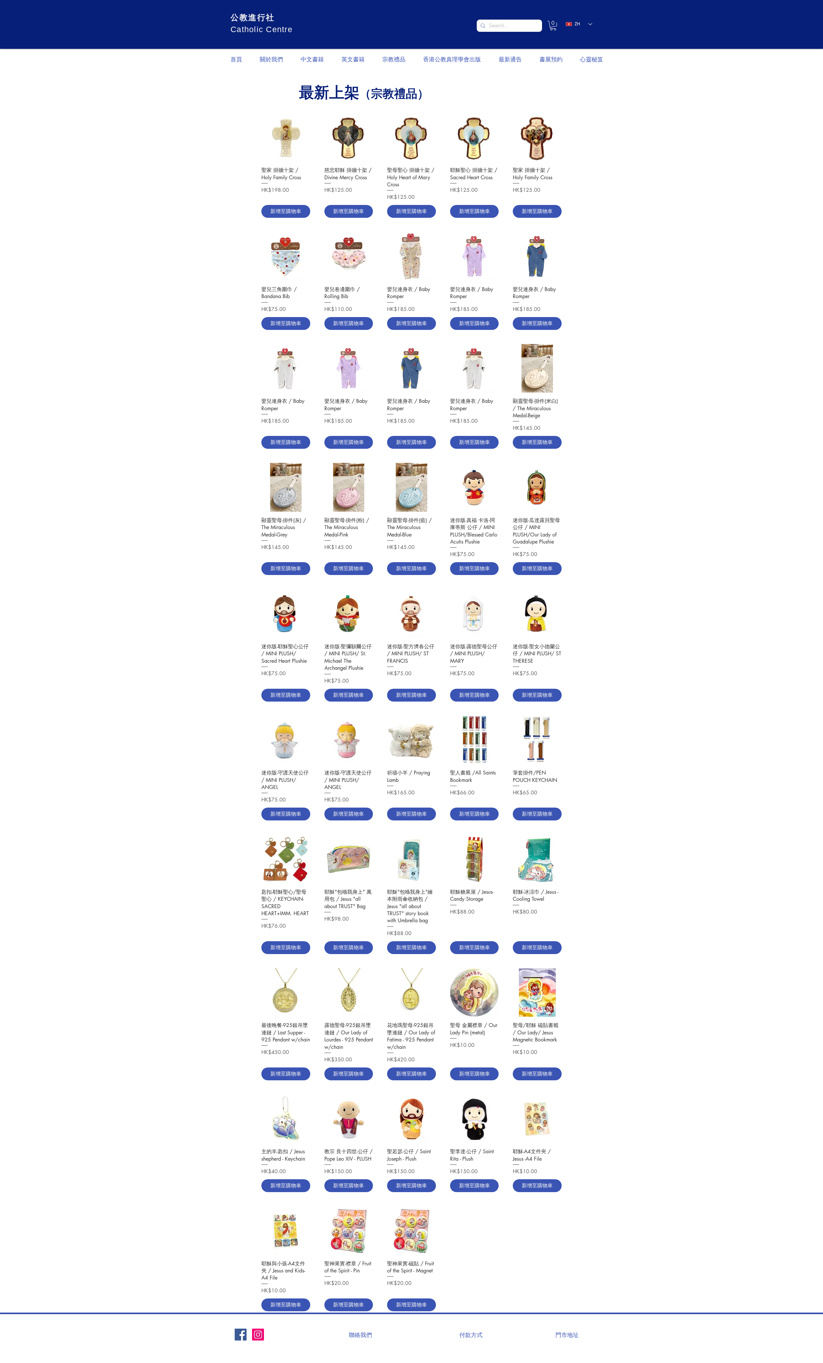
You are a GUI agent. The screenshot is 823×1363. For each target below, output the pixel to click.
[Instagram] (258, 1335)
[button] (553, 25)
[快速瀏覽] (285, 137)
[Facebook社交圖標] (241, 1335)
